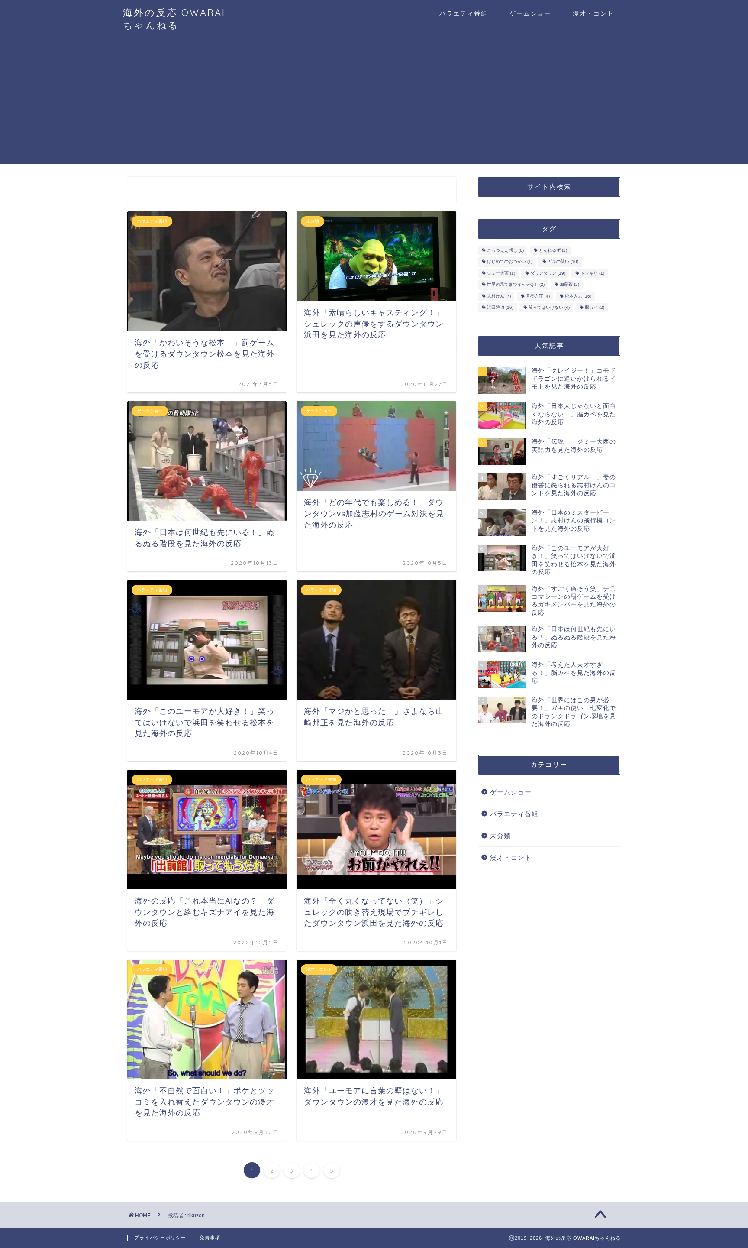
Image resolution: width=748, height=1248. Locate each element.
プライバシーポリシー (160, 1237)
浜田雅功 (500, 307)
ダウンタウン (547, 273)
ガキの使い (563, 261)
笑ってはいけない (549, 307)
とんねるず (553, 250)
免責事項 (210, 1237)
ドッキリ (592, 273)
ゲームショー (530, 13)
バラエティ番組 (463, 13)
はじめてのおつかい (509, 261)
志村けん (499, 296)
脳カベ (594, 307)
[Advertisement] (374, 103)
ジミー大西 (501, 273)
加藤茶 (569, 284)
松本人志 (578, 296)
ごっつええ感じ (505, 250)
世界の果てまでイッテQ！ (516, 284)
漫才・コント (593, 13)
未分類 (500, 836)
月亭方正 (538, 296)
